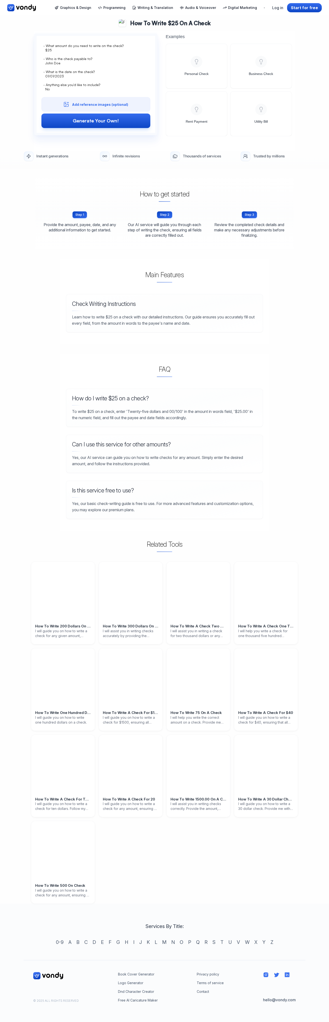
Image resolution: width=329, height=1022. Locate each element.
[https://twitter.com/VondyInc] (276, 975)
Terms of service (210, 983)
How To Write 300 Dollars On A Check (130, 626)
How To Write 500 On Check (60, 885)
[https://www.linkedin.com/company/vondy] (287, 975)
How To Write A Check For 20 (129, 799)
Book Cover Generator (136, 974)
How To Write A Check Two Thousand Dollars (198, 626)
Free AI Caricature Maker (138, 1000)
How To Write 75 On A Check (196, 713)
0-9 (60, 942)
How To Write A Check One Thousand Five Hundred (266, 626)
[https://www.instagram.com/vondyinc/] (266, 975)
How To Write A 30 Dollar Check (266, 799)
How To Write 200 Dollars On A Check (63, 626)
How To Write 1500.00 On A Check (198, 799)
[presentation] (96, 91)
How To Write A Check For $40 (265, 713)
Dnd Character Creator (136, 991)
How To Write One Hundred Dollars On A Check (63, 713)
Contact (203, 991)
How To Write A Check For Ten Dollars (63, 799)
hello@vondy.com (279, 999)
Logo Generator (130, 983)
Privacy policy (208, 974)
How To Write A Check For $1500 (130, 713)
